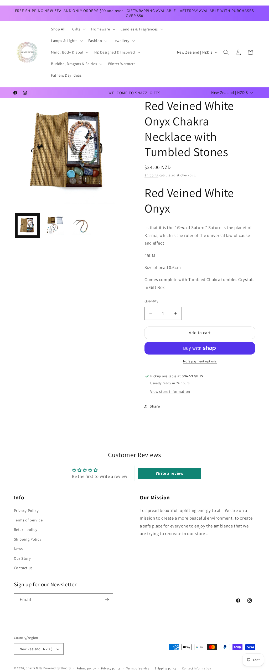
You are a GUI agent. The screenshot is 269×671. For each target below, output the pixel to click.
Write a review (170, 473)
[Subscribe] (107, 599)
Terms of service (137, 668)
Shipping (151, 175)
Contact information (196, 668)
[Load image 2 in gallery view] (54, 225)
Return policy (26, 529)
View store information (170, 391)
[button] (78, 29)
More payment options (200, 361)
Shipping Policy (28, 539)
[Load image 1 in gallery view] (27, 225)
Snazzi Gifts (34, 668)
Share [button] (155, 406)
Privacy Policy (26, 510)
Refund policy (86, 668)
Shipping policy (166, 668)
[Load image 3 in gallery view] (81, 225)
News (18, 548)
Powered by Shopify (57, 668)
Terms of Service (28, 519)
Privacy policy (111, 668)
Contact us (23, 567)
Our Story (22, 558)
